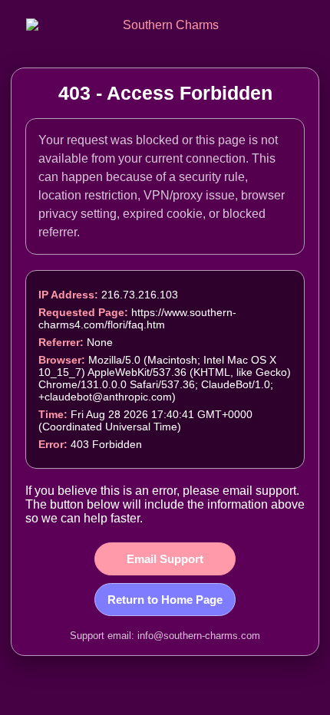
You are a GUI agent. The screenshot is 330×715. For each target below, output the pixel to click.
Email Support (165, 558)
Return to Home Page (165, 599)
